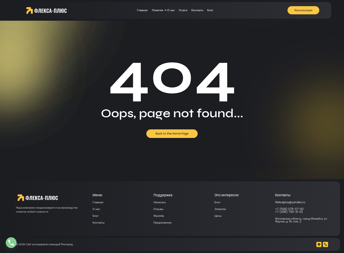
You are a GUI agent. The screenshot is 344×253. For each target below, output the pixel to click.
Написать (159, 202)
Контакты (197, 10)
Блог (210, 10)
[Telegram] (319, 244)
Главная (142, 10)
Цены (218, 216)
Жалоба (158, 216)
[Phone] (11, 242)
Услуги (183, 10)
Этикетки (157, 10)
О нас (171, 10)
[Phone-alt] (325, 244)
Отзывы (158, 209)
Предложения (162, 223)
